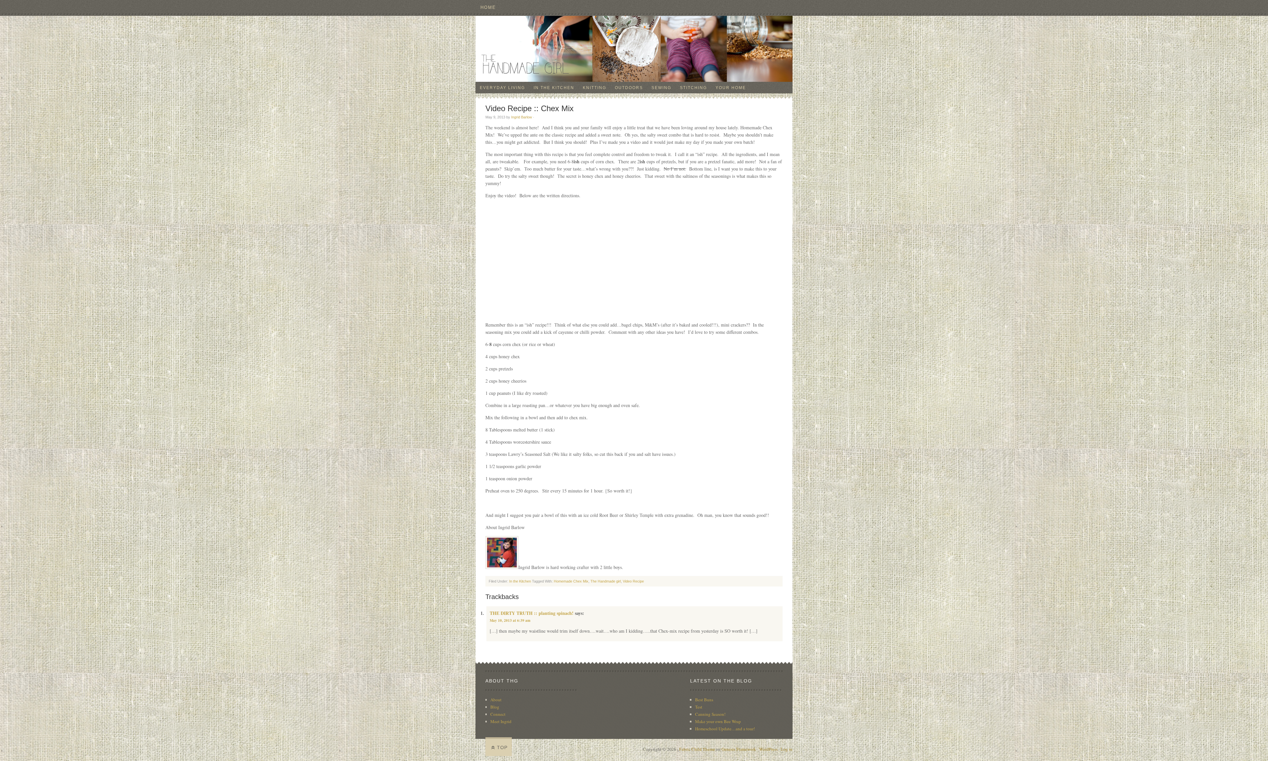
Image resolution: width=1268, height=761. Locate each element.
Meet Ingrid (500, 721)
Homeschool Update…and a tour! (725, 729)
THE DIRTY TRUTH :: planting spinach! (532, 613)
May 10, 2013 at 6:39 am (510, 620)
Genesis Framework (739, 749)
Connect (498, 714)
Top (502, 747)
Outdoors (629, 87)
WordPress (768, 749)
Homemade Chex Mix (571, 581)
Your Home (731, 87)
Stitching (693, 87)
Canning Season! (710, 714)
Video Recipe (633, 581)
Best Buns (704, 700)
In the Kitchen (554, 87)
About (496, 700)
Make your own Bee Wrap (718, 721)
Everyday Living (502, 87)
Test (698, 707)
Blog (494, 707)
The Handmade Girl (634, 49)
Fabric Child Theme (697, 749)
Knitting (594, 87)
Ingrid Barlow (521, 117)
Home (488, 7)
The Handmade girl (605, 581)
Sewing (661, 87)
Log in (786, 749)
